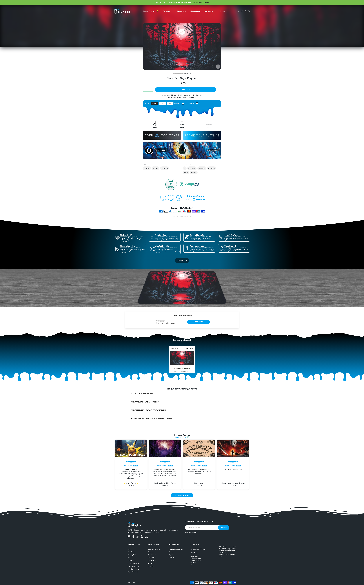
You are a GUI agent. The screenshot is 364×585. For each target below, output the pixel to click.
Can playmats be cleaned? (142, 394)
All (184, 168)
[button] (178, 74)
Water (156, 168)
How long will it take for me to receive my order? (152, 418)
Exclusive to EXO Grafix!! (200, 2)
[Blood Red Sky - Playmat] (182, 358)
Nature (148, 168)
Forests (165, 168)
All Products (191, 168)
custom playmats (146, 530)
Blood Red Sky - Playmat (182, 368)
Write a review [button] (198, 322)
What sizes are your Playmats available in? (148, 410)
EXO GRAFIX (174, 348)
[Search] (238, 11)
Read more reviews (182, 495)
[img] (131, 461)
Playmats (194, 172)
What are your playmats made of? (145, 402)
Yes (197, 103)
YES (183, 103)
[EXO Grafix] (122, 11)
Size (147, 103)
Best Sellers (201, 168)
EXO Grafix (211, 168)
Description (181, 260)
